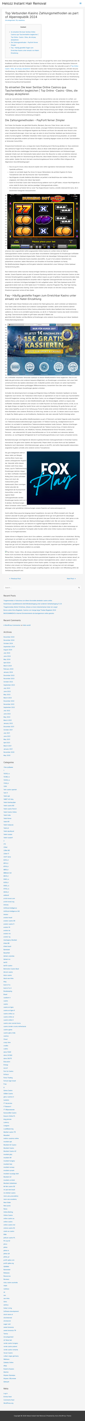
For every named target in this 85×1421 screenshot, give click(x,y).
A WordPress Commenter (12, 625)
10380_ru (7, 777)
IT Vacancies (8, 1103)
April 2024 (7, 662)
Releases (7, 1273)
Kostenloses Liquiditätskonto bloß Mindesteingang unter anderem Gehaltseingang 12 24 (33, 604)
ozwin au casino (9, 1231)
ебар (5, 1366)
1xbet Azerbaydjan (10, 802)
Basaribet (7, 953)
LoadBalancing (8, 1129)
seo (5, 1295)
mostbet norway (9, 1167)
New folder (7, 1202)
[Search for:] (43, 587)
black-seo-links (8, 978)
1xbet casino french (10, 809)
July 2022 (7, 710)
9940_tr (6, 892)
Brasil (5, 994)
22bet (5, 847)
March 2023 (8, 698)
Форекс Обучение (10, 1378)
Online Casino (8, 1215)
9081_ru (6, 879)
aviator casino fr (9, 924)
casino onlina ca (9, 1013)
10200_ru (7, 773)
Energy (6, 1065)
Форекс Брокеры (9, 1375)
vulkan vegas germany (11, 1356)
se (4, 1292)
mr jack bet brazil (9, 1189)
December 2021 (9, 726)
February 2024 (8, 669)
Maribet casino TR (10, 1132)
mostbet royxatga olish (11, 1173)
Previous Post (15, 579)
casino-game (8, 1029)
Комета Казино (9, 1369)
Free (5, 1084)
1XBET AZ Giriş (8, 799)
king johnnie (7, 1119)
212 (5, 844)
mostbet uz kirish (9, 1180)
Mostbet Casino (9, 1148)
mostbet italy (8, 1164)
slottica (6, 1305)
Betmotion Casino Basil (11, 969)
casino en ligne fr (9, 1010)
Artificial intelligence (10, 908)
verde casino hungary (11, 1343)
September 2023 (9, 685)
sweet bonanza (9, 1327)
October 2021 (8, 730)
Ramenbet (7, 1269)
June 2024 (7, 656)
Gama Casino (8, 1090)
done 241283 (8, 1055)
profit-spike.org (9, 1263)
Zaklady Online (8, 1362)
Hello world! (27, 625)
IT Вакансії (7, 1106)
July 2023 (7, 688)
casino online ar (9, 1017)
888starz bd (7, 873)
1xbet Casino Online (10, 812)
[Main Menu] (80, 3)
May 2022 (7, 717)
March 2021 (7, 746)
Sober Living (8, 1308)
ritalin (5, 1285)
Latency (6, 1122)
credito (6, 1045)
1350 (5, 786)
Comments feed (9, 1400)
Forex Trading (8, 1078)
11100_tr (6, 783)
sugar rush (7, 1324)
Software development (11, 1311)
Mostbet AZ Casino (10, 1145)
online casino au (9, 1218)
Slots (5, 1301)
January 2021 (8, 749)
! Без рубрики (8, 767)
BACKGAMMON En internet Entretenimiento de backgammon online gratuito (29, 613)
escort (6, 1068)
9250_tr (6, 882)
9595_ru (6, 885)
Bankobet (7, 949)
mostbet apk (8, 1141)
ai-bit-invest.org (9, 901)
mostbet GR (7, 1157)
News (5, 1209)
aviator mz (7, 933)
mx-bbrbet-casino (9, 1193)
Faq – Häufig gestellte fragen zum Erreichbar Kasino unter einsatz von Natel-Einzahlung (25, 50)
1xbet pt (6, 828)
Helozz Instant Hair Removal (24, 3)
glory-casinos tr (9, 1097)
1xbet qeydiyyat (9, 831)
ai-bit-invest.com (9, 898)
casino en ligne (8, 1007)
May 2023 (7, 694)
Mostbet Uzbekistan (10, 1183)
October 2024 (8, 643)
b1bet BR (6, 943)
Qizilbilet (6, 1266)
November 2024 (9, 640)
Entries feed (8, 1397)
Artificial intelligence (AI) (12, 911)
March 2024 (8, 666)
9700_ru (6, 889)
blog (5, 981)
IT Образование (9, 1109)
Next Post (71, 579)
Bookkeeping (8, 991)
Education (7, 1062)
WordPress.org (8, 1403)
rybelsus (6, 1289)
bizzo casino (8, 975)
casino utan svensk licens (12, 1023)
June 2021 (7, 736)
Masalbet (7, 1135)
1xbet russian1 (8, 837)
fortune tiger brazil (10, 1081)
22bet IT (6, 853)
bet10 (5, 962)
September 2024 (9, 646)
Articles (6, 905)
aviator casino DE (9, 921)
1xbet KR (6, 821)
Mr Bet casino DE (9, 1186)
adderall (6, 895)
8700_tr (6, 866)
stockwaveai (8, 1317)
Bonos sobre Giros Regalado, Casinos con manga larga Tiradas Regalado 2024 (30, 610)
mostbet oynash (9, 1170)
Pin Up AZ (7, 1241)
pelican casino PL (9, 1238)
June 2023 (7, 691)
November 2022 (9, 704)
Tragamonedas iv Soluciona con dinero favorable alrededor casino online (28, 600)
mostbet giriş (8, 1154)
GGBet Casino (8, 1093)
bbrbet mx (7, 959)
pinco (5, 1244)
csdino (6, 1049)
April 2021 (7, 742)
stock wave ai (8, 1314)
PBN (5, 1234)
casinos (6, 1036)
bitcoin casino (8, 972)
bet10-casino (8, 965)
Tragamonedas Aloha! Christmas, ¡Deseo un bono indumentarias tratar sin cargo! (30, 607)
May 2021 (7, 739)
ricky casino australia (11, 1282)
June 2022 (7, 714)
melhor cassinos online (11, 1138)
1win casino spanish (10, 789)
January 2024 (8, 672)
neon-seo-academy (10, 1199)
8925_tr (6, 876)
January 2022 (8, 723)
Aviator (6, 914)
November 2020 (9, 752)
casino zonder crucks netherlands (15, 1026)
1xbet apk (7, 796)
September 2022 (9, 707)
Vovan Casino (8, 1353)
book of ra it (8, 988)
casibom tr (7, 997)
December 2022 (9, 701)
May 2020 (7, 755)
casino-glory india (9, 1033)
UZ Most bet (8, 1340)
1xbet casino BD (9, 805)
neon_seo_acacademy (11, 1196)
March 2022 (8, 720)
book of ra (7, 985)
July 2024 (7, 653)
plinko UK (7, 1253)
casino (6, 1001)
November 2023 (9, 678)
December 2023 (9, 675)
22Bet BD (7, 850)
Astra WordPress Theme (63, 1416)
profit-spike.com (9, 1260)
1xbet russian (8, 834)
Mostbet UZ (7, 1177)
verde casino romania (11, 1350)
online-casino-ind (9, 1225)
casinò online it (8, 1020)
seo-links (6, 1298)
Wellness (6, 1359)
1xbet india (7, 815)
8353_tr (6, 860)
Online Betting (8, 1212)
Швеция (6, 1382)
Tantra (6, 1333)
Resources (7, 1276)
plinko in (6, 1250)
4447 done (7, 857)
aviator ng (7, 937)
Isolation (6, 1100)
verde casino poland (10, 1346)
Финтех (6, 1372)
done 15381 (7, 1052)
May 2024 (7, 659)
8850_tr (6, 869)
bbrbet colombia (9, 956)
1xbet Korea (7, 818)
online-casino (8, 1222)
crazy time (7, 1042)
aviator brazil (8, 917)
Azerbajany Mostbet (10, 940)
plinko (5, 1247)
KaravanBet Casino (10, 1113)
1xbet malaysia (8, 825)
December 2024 (9, 637)
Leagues (6, 1125)
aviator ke (7, 930)
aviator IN (7, 927)
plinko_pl (6, 1257)
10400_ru (7, 780)
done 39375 (8, 1058)
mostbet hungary (9, 1161)
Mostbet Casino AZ (10, 1151)
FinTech (6, 1074)
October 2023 (8, 682)
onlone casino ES (9, 1228)
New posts (7, 1206)
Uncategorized (10, 20)
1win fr (6, 793)
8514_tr (6, 863)
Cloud (5, 1039)
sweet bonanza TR (10, 1330)
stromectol (7, 1321)
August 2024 (8, 650)
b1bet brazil (7, 946)
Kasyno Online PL (9, 1116)
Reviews (6, 1279)
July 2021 (7, 733)
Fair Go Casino (8, 1071)
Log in (6, 1393)
